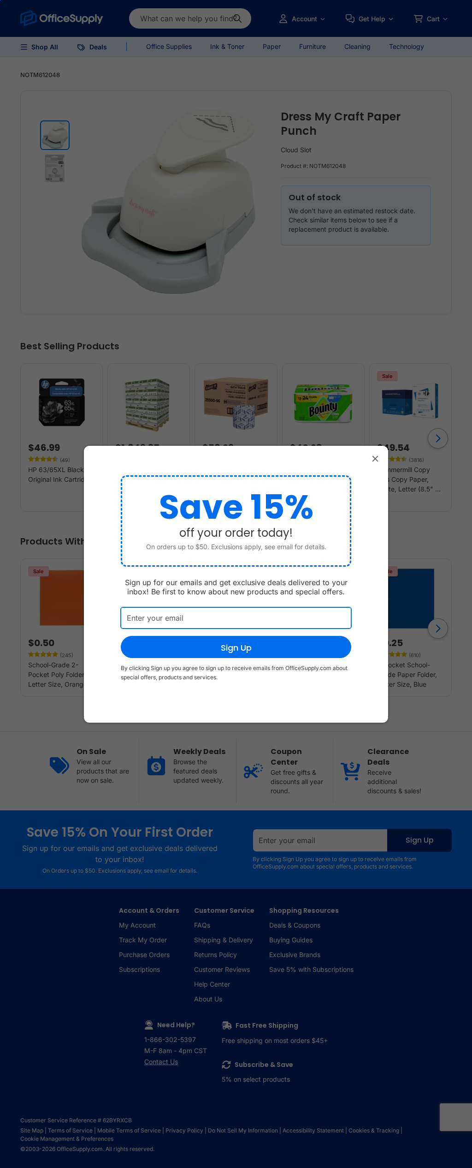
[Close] (375, 458)
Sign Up (236, 647)
